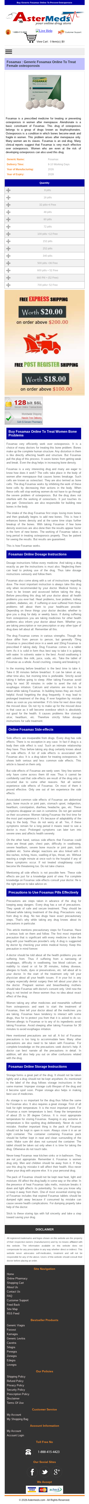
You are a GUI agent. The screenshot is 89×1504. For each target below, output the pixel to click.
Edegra (11, 1360)
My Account (14, 1414)
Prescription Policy (18, 1394)
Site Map (12, 1309)
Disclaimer (13, 1398)
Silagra (11, 1347)
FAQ (9, 1296)
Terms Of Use (15, 1402)
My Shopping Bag (17, 1419)
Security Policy (16, 1389)
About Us (12, 1287)
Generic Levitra (16, 1338)
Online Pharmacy (17, 1278)
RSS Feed (13, 1313)
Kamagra (12, 1334)
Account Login (15, 1435)
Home (10, 1274)
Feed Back (13, 1304)
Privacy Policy (15, 1385)
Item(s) (56, 41)
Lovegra (11, 1364)
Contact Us (13, 1291)
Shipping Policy (16, 1376)
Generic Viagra (16, 1325)
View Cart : (43, 41)
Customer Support (18, 1300)
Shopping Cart (15, 1282)
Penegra (12, 1351)
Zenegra (12, 1356)
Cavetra (11, 1342)
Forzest (11, 1329)
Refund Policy (15, 1381)
